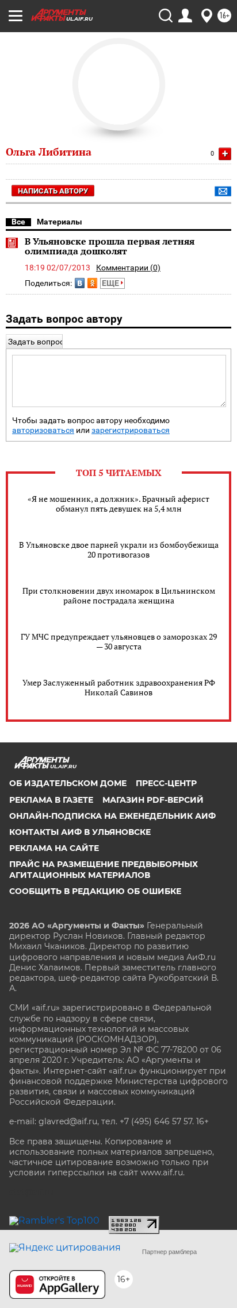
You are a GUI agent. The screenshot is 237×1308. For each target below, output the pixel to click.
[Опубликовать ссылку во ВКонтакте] (80, 283)
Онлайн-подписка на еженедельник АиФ (112, 816)
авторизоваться (43, 430)
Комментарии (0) (128, 267)
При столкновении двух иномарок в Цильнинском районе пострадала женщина (118, 595)
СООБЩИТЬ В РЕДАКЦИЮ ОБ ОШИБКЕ (95, 891)
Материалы (59, 221)
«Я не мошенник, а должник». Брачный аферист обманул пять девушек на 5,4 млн (118, 503)
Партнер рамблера (169, 1251)
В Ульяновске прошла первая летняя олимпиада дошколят (109, 246)
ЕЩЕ (111, 283)
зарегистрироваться (130, 430)
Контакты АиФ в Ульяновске (80, 832)
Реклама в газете (51, 800)
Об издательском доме (68, 783)
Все (18, 221)
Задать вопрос (36, 341)
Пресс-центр (166, 783)
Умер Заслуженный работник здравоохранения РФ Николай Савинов (118, 687)
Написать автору (53, 191)
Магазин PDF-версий (153, 800)
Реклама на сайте (54, 848)
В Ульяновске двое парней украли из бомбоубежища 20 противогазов (119, 549)
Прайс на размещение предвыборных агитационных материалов (103, 869)
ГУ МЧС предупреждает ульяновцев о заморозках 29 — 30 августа (119, 641)
